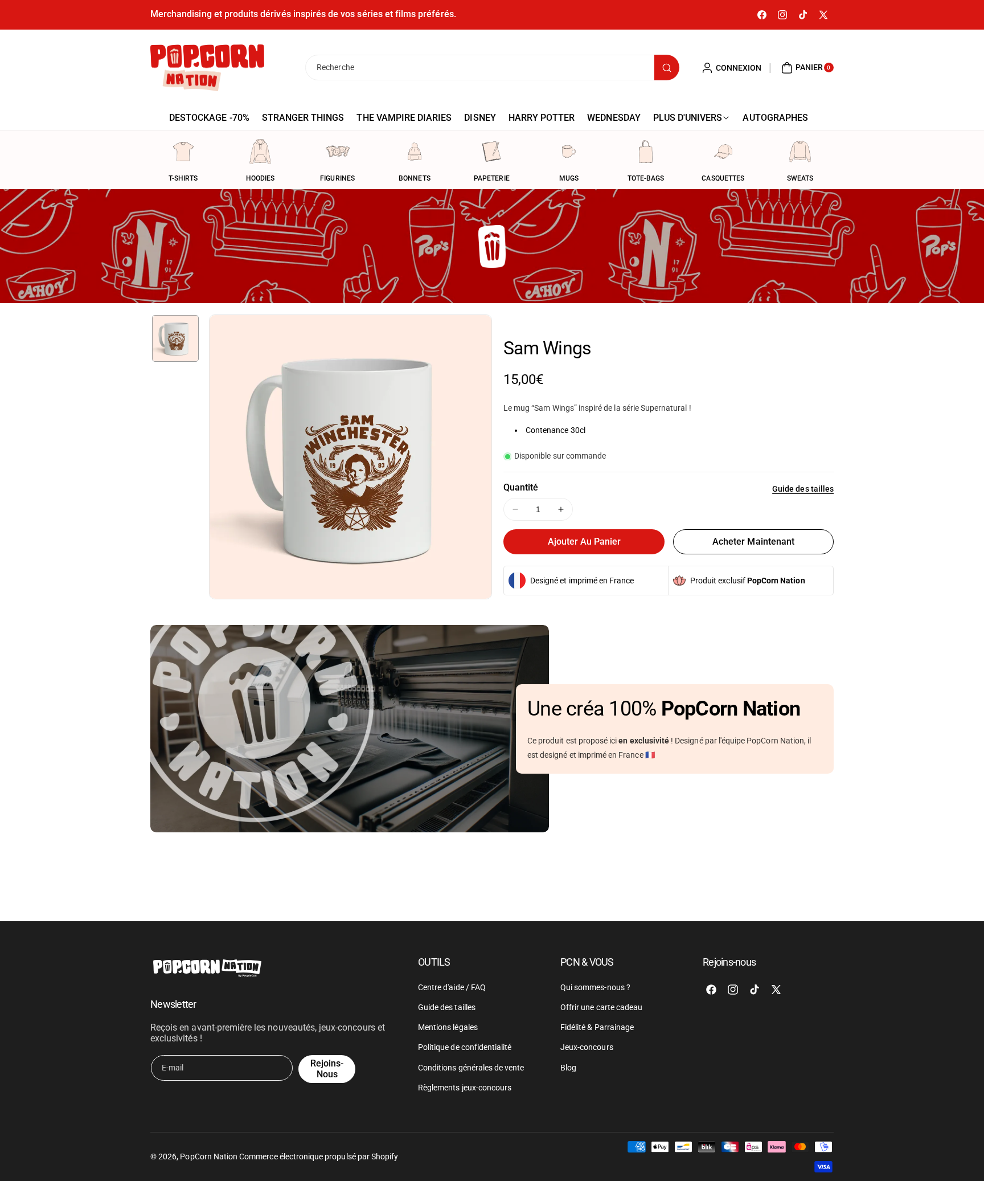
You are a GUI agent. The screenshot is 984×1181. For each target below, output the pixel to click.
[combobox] (492, 67)
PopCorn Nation (208, 1156)
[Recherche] (666, 67)
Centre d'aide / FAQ (452, 987)
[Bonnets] (414, 151)
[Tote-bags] (646, 151)
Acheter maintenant (753, 541)
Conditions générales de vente (471, 1067)
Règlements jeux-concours (464, 1087)
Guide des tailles (803, 488)
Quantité (520, 487)
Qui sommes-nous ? (595, 987)
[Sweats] (800, 151)
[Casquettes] (723, 151)
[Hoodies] (260, 151)
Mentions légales (448, 1027)
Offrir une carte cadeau (601, 1007)
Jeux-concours (586, 1047)
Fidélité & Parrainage (597, 1027)
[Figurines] (337, 151)
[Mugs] (569, 151)
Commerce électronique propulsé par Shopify (318, 1156)
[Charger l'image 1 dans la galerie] (175, 338)
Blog (568, 1067)
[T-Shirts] (183, 151)
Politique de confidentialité (464, 1047)
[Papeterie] (491, 151)
